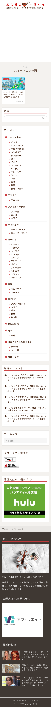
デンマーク (16, 261)
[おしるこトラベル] (25, 8)
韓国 (13, 185)
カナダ (14, 215)
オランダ (15, 254)
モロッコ (15, 200)
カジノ (14, 307)
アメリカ (15, 212)
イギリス (15, 245)
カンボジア (16, 152)
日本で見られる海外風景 (20, 342)
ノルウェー (16, 268)
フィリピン (16, 165)
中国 (13, 179)
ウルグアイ (16, 289)
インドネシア (17, 146)
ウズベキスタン (18, 149)
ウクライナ (16, 251)
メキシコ (15, 292)
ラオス (14, 175)
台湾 (13, 182)
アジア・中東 (14, 137)
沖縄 (13, 336)
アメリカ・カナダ (16, 207)
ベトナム (15, 169)
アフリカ (12, 195)
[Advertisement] (25, 35)
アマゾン (15, 347)
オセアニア (13, 225)
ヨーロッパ (13, 239)
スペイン (15, 258)
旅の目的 (12, 299)
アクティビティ (18, 304)
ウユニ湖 (15, 350)
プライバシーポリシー (18, 700)
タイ (13, 159)
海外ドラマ (13, 357)
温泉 (13, 310)
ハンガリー (16, 271)
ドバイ (14, 162)
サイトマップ (35, 700)
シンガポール (17, 156)
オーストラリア (18, 230)
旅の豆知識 (13, 323)
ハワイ (14, 218)
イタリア (15, 248)
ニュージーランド (19, 233)
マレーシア (16, 172)
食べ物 (14, 317)
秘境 (13, 314)
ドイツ (14, 264)
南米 (10, 284)
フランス (15, 274)
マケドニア (16, 278)
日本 (10, 330)
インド (14, 142)
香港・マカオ (17, 189)
